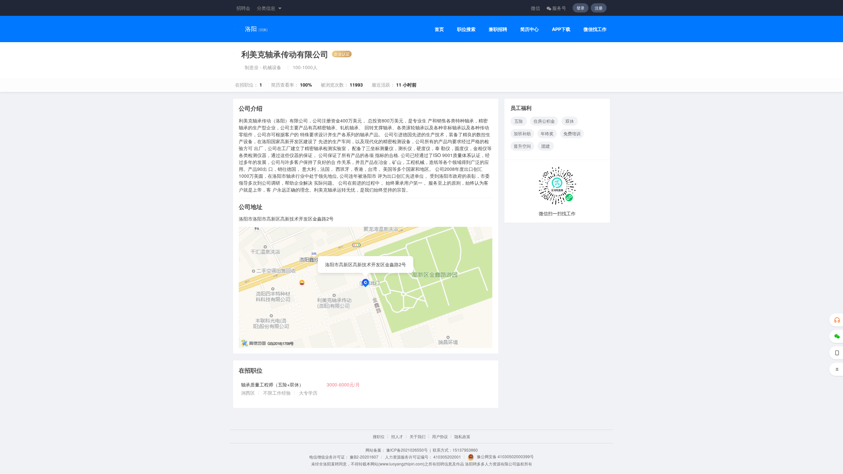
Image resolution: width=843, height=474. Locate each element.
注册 (599, 8)
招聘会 (243, 8)
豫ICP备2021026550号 (407, 450)
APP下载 (561, 29)
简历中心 (529, 29)
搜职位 (379, 436)
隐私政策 (462, 436)
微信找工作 (595, 29)
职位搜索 (466, 29)
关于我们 (417, 436)
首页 (439, 29)
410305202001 (447, 457)
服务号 (559, 8)
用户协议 (440, 436)
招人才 (397, 436)
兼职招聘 (498, 29)
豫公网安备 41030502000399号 (505, 456)
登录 (581, 8)
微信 (535, 8)
